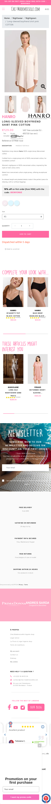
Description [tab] (7, 146)
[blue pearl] (10, 205)
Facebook (9, 707)
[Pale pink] (4, 205)
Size (3, 212)
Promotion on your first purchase (21, 780)
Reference (6, 140)
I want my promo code (21, 797)
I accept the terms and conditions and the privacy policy (27, 482)
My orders (14, 662)
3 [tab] (31, 413)
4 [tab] (42, 413)
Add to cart (25, 234)
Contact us (14, 655)
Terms (26, 585)
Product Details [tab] (22, 146)
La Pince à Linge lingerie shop (21, 641)
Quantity (6, 226)
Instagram (23, 707)
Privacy (21, 585)
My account (14, 651)
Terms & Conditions (17, 645)
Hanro (21, 151)
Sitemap (13, 658)
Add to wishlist (12, 249)
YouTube (15, 707)
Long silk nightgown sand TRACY (13, 393)
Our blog (36, 707)
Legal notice (14, 638)
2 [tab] (20, 413)
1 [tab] (8, 413)
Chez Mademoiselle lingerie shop (22, 634)
